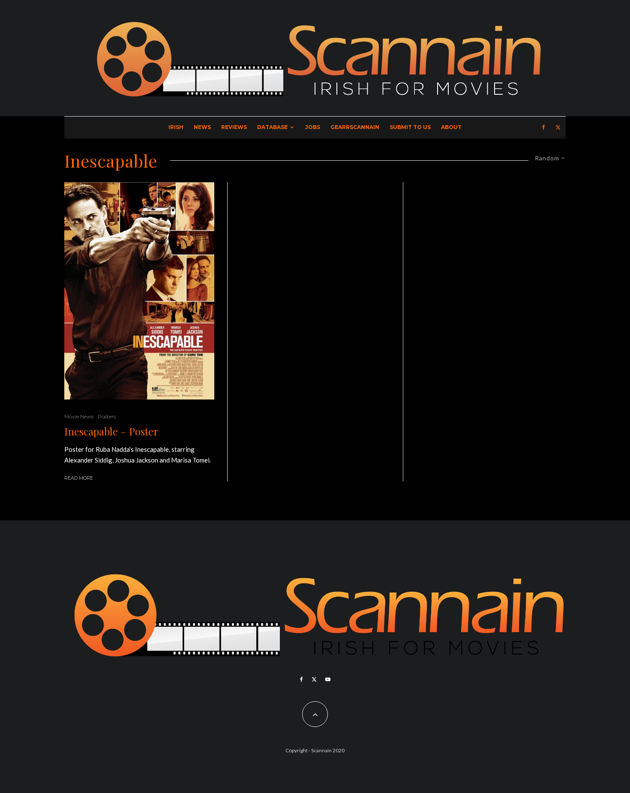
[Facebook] (543, 127)
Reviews (234, 127)
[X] (558, 127)
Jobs (312, 127)
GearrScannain (354, 127)
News (202, 127)
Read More (78, 478)
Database (272, 127)
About (451, 127)
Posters (107, 416)
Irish (175, 127)
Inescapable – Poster (111, 431)
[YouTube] (328, 679)
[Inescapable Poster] (139, 291)
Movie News (78, 416)
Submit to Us (410, 127)
